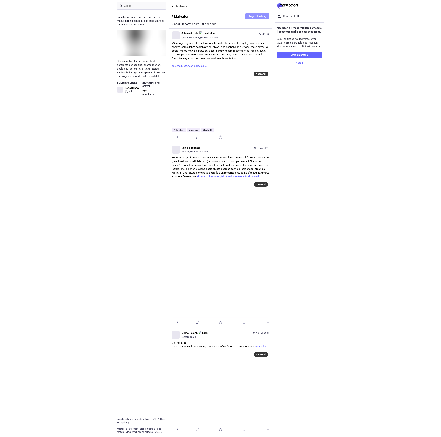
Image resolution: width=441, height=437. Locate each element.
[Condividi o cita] (197, 137)
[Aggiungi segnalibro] (244, 137)
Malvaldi (181, 6)
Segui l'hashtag (257, 16)
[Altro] (267, 137)
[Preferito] (220, 137)
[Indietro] (172, 6)
